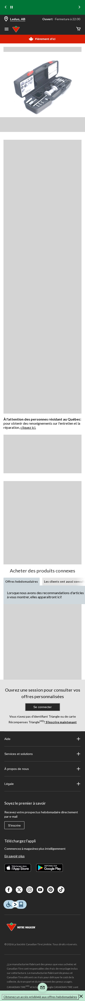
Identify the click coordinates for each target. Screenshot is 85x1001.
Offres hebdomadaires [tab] (21, 581)
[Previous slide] (5, 7)
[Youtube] (40, 889)
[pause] (11, 7)
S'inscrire (14, 825)
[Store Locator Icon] (6, 19)
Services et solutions (18, 754)
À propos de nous (16, 769)
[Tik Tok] (61, 889)
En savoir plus (14, 856)
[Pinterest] (50, 889)
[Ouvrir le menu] (6, 29)
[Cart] (78, 29)
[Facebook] (8, 889)
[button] (81, 997)
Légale (9, 784)
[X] (19, 889)
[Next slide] (79, 7)
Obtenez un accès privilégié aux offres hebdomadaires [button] (40, 997)
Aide (7, 739)
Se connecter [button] (42, 707)
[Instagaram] (29, 889)
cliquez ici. (28, 427)
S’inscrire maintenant (61, 722)
